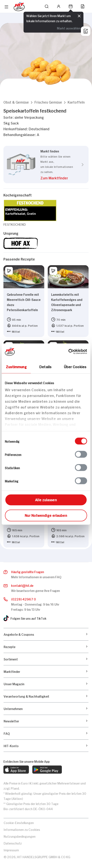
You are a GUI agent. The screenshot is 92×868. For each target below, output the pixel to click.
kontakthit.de (22, 585)
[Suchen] (46, 6)
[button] (16, 102)
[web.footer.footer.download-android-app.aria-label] (47, 770)
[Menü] (6, 7)
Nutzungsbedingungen (20, 836)
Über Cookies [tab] (75, 366)
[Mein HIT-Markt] (70, 6)
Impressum (11, 850)
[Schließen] (79, 15)
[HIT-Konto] (58, 6)
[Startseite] (19, 6)
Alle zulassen (46, 499)
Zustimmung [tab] (16, 366)
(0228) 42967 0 (23, 599)
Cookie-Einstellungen (19, 822)
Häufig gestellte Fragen (27, 571)
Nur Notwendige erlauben (46, 514)
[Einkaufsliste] (82, 6)
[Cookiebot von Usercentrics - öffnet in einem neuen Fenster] (68, 351)
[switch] (81, 454)
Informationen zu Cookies (22, 829)
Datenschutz (13, 843)
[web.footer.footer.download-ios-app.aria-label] (16, 770)
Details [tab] (45, 366)
